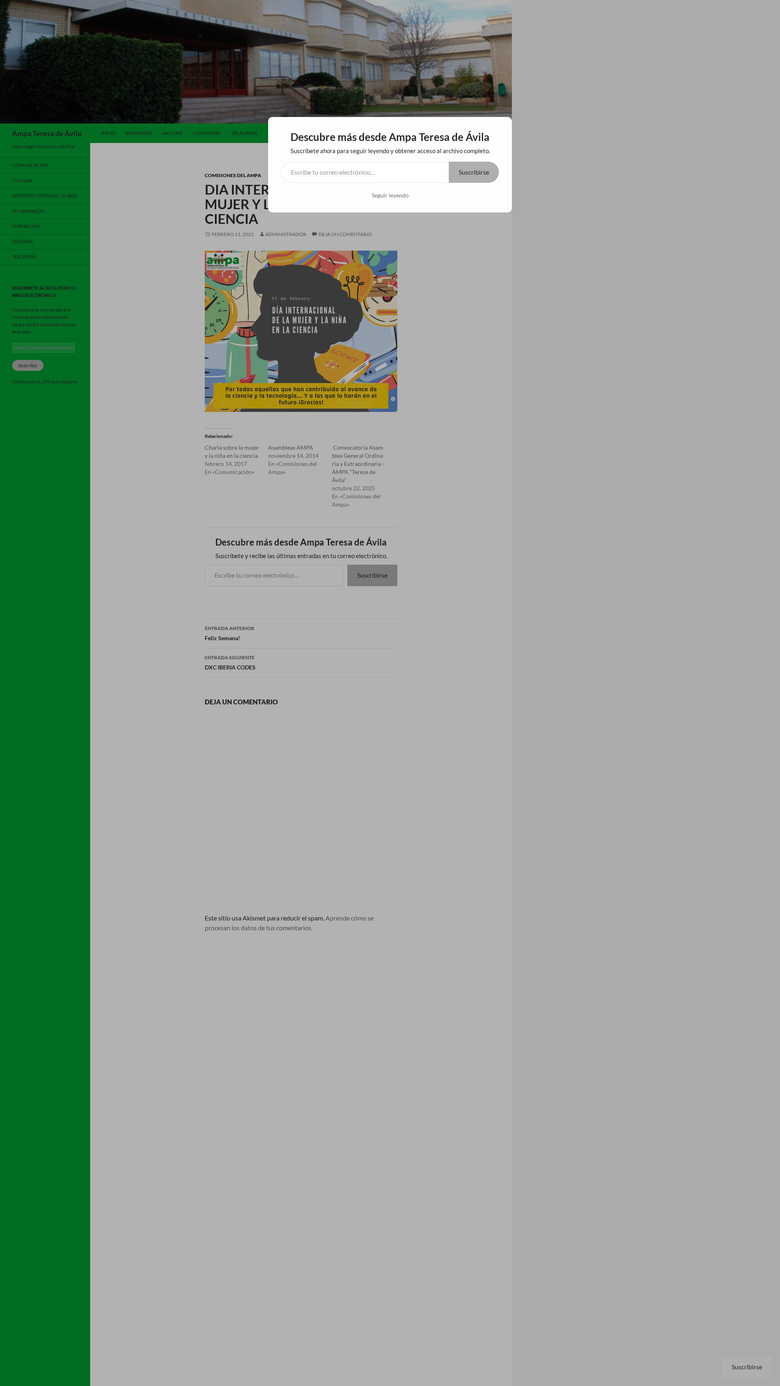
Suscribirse (474, 172)
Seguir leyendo (390, 195)
